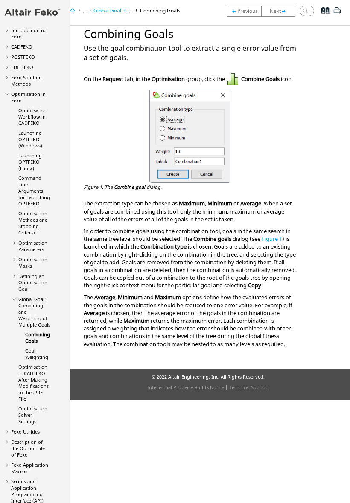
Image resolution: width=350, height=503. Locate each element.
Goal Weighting (36, 353)
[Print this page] (337, 14)
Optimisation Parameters (32, 246)
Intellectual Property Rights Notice (185, 387)
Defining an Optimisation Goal (32, 282)
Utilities (25, 431)
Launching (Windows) (30, 139)
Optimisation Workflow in (32, 116)
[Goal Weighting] (280, 11)
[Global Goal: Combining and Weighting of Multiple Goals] (244, 11)
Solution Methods (26, 80)
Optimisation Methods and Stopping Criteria (33, 223)
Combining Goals (160, 10)
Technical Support (249, 387)
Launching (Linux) (30, 161)
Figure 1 (272, 239)
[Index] (322, 17)
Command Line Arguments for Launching (34, 191)
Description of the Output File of (28, 448)
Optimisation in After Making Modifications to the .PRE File (33, 383)
